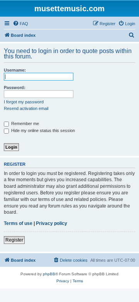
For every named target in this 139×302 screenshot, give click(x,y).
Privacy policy (51, 223)
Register (14, 240)
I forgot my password (24, 102)
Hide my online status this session (42, 130)
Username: (15, 70)
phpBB (49, 274)
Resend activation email (26, 108)
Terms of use (18, 223)
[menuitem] (20, 23)
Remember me (24, 123)
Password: (14, 87)
